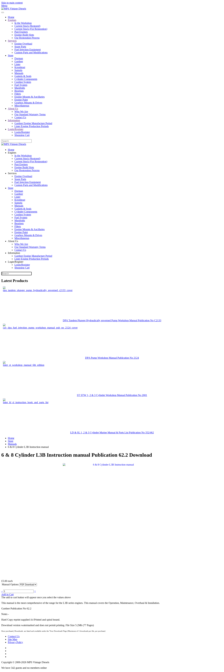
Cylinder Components (25, 79)
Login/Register (15, 129)
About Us (13, 108)
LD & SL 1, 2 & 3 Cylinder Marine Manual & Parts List (99, 432)
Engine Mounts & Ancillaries (29, 96)
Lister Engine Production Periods (31, 126)
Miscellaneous (21, 105)
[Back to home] (13, 8)
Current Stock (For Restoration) (30, 29)
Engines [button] (12, 152)
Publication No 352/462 (141, 432)
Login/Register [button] (15, 261)
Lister (17, 64)
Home (11, 17)
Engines (12, 20)
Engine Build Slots (24, 34)
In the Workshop (23, 23)
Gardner (18, 61)
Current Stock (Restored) (27, 26)
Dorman (18, 58)
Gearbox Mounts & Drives (28, 102)
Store (10, 55)
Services (12, 40)
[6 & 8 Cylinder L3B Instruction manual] (112, 520)
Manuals (18, 73)
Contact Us (20, 117)
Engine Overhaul (23, 43)
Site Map (12, 639)
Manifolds (19, 88)
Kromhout (19, 67)
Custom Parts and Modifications (31, 52)
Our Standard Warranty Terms (30, 114)
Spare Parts (20, 46)
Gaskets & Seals (22, 76)
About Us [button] (13, 241)
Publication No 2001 (136, 395)
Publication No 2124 (128, 357)
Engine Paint (21, 99)
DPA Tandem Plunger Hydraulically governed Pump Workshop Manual (100, 320)
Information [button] (14, 253)
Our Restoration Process (27, 37)
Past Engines (21, 31)
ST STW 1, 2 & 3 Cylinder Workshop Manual (101, 395)
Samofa (18, 70)
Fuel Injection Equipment (27, 49)
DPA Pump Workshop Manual (101, 357)
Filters (17, 93)
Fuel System (20, 85)
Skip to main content (12, 2)
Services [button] (12, 173)
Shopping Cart (22, 135)
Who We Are (21, 111)
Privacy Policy (15, 642)
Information (14, 120)
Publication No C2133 (149, 320)
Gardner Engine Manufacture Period (33, 123)
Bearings (19, 90)
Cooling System (22, 82)
